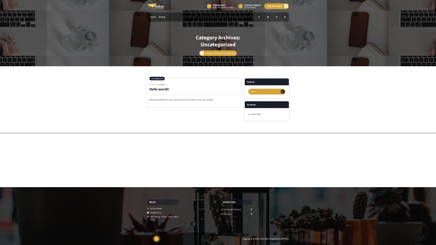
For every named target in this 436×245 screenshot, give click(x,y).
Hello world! (159, 89)
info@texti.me (155, 212)
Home (153, 17)
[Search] (283, 92)
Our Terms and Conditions (231, 209)
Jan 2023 (154, 84)
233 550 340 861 (250, 7)
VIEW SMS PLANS (274, 6)
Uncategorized (157, 78)
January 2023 (255, 114)
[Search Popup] (285, 17)
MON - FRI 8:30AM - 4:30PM (223, 7)
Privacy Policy (226, 214)
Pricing (162, 17)
